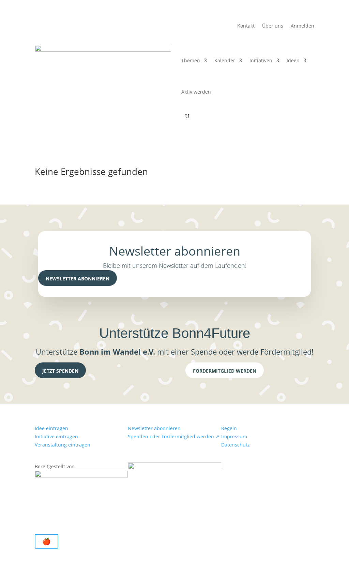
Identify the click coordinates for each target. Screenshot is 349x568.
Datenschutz (235, 444)
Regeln (229, 428)
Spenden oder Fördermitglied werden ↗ (173, 436)
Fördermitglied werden (224, 371)
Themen (190, 60)
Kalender (224, 60)
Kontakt (246, 26)
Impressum (234, 436)
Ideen (293, 60)
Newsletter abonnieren (77, 278)
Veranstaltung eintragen (62, 444)
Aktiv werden (196, 91)
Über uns (272, 26)
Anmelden (302, 26)
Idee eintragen (51, 428)
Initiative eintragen (56, 436)
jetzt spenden (60, 371)
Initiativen (260, 60)
